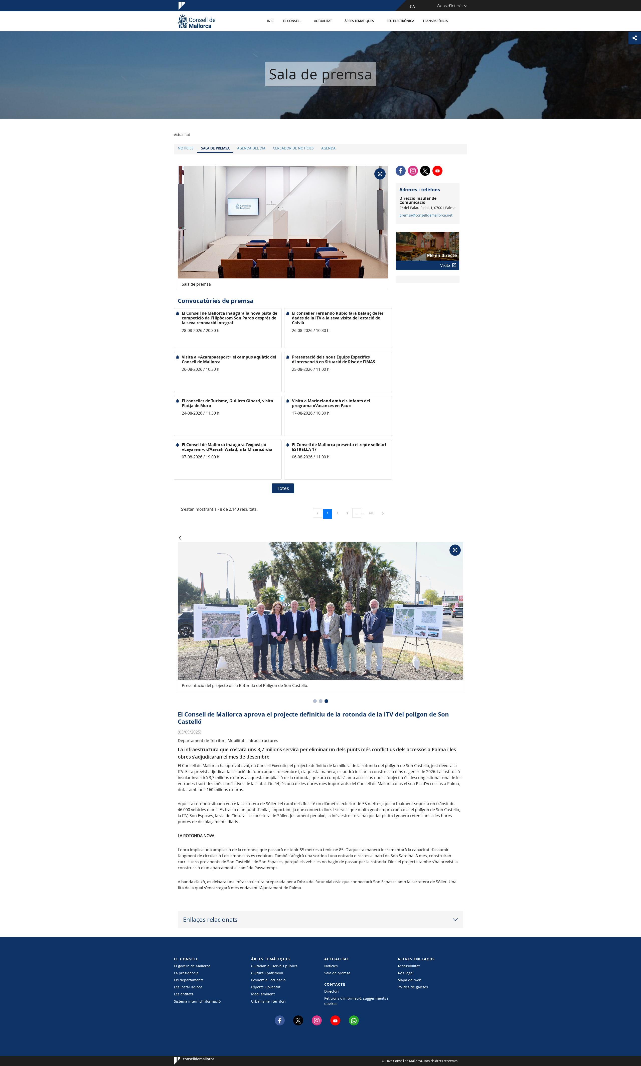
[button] (315, 701)
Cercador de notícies (293, 148)
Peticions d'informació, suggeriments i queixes (356, 1001)
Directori (331, 991)
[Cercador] (457, 21)
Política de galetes (413, 987)
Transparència (435, 21)
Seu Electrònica (400, 21)
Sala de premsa (215, 148)
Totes (283, 488)
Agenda (328, 148)
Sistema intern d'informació (197, 1001)
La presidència (186, 973)
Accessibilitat (409, 966)
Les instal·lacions (188, 987)
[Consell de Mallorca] (196, 21)
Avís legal (405, 973)
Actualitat (323, 21)
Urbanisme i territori (268, 1001)
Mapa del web (409, 980)
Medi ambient (263, 994)
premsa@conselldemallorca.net (425, 215)
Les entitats (183, 994)
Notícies (186, 148)
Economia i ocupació (268, 980)
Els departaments (189, 980)
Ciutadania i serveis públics (274, 966)
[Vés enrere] (180, 538)
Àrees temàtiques (359, 21)
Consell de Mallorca (189, 1061)
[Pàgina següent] (383, 513)
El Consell (292, 21)
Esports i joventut (265, 987)
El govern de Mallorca (192, 966)
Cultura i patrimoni (267, 973)
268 (373, 513)
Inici (270, 21)
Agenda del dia (251, 148)
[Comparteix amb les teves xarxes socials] (634, 38)
